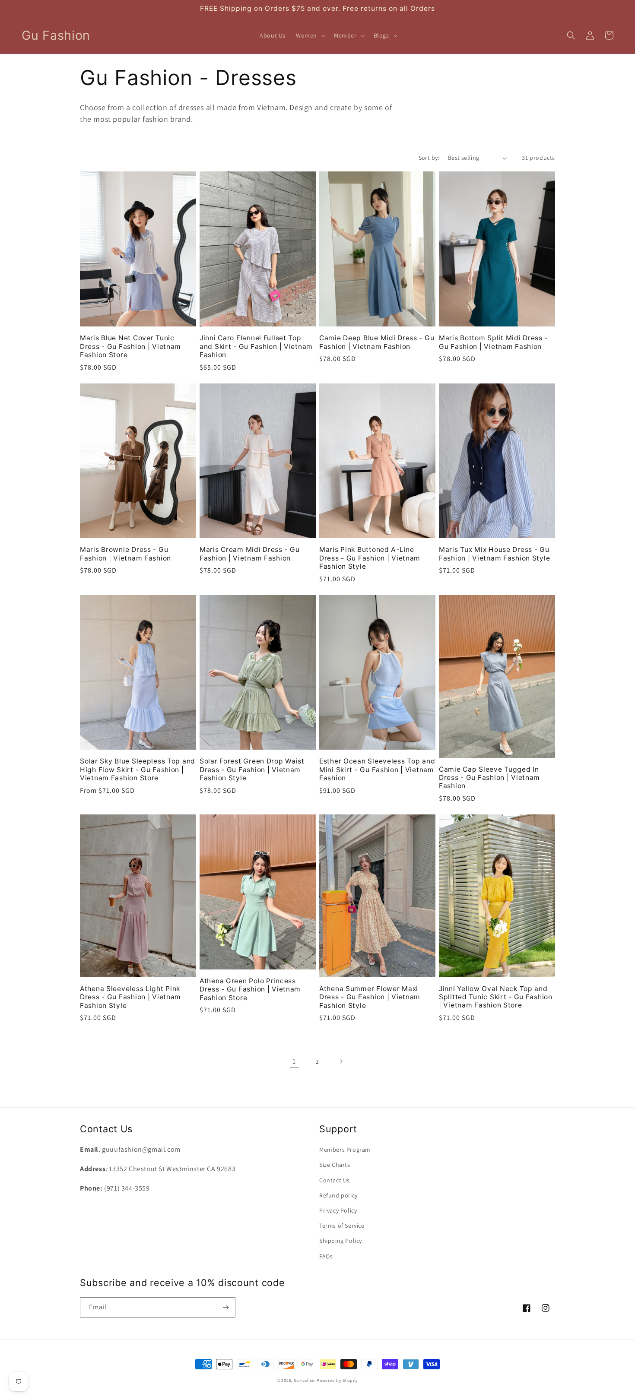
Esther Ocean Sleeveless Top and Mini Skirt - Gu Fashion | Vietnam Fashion (377, 769)
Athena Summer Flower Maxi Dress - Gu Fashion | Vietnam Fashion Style (369, 997)
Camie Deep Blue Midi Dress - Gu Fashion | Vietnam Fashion (376, 342)
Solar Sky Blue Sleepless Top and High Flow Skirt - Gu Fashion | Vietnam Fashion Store (137, 769)
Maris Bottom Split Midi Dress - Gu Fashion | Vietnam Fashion (493, 342)
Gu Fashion (305, 1380)
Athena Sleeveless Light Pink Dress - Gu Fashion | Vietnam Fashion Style (130, 997)
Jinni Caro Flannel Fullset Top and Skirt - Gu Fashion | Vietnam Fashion (256, 346)
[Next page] (340, 1061)
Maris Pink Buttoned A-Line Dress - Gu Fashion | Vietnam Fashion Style (369, 557)
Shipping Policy (340, 1241)
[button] (310, 35)
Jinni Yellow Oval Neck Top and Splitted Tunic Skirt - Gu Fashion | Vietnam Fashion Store (495, 997)
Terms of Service (342, 1225)
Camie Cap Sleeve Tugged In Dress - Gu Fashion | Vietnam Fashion (489, 777)
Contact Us (334, 1180)
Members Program (345, 1149)
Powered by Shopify (337, 1380)
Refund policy (338, 1195)
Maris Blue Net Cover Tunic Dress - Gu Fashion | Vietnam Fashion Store (130, 346)
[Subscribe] (225, 1307)
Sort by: (429, 158)
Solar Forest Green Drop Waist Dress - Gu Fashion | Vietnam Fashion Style (252, 769)
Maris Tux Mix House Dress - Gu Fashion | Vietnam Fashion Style (494, 553)
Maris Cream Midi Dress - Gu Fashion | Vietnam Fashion (249, 553)
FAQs (326, 1256)
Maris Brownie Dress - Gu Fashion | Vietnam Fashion (125, 553)
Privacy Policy (338, 1210)
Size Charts (334, 1165)
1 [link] (294, 1061)
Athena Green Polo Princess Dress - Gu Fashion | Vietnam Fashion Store (250, 989)
